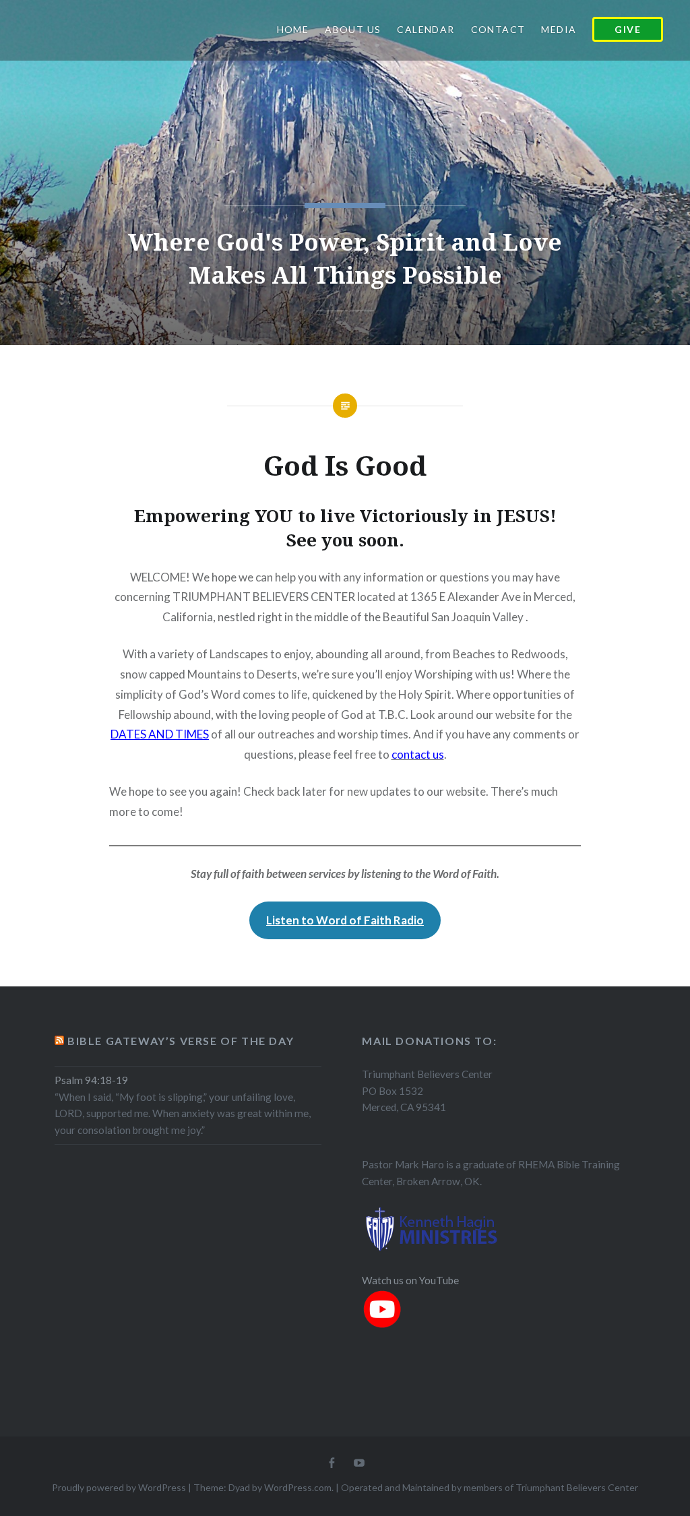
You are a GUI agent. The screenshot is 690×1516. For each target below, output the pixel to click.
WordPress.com (298, 1487)
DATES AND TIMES (160, 734)
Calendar (425, 29)
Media (558, 29)
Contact (498, 29)
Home (293, 29)
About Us (353, 29)
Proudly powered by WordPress (119, 1487)
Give (628, 29)
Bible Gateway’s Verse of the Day (180, 1040)
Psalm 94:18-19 (91, 1080)
